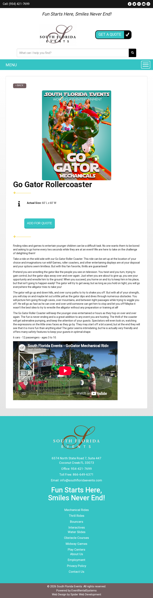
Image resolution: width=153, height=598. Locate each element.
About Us (76, 554)
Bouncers (76, 522)
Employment (76, 560)
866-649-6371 (83, 474)
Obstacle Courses (76, 538)
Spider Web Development (86, 594)
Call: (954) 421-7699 (16, 4)
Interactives (76, 527)
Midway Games (76, 544)
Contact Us (76, 571)
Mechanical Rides (76, 510)
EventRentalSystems (84, 590)
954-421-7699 (81, 469)
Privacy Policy (76, 566)
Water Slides (76, 532)
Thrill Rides (76, 516)
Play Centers (76, 549)
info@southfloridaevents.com (81, 480)
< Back (19, 85)
